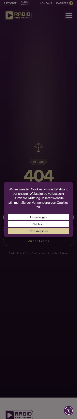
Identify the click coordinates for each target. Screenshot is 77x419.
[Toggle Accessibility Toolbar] (68, 410)
